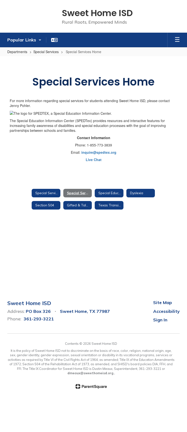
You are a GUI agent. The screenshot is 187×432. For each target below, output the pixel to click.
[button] (24, 40)
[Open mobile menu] (177, 40)
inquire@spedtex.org (98, 152)
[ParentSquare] (91, 386)
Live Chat (94, 159)
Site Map (162, 302)
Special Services (46, 51)
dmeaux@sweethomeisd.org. (90, 373)
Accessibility (166, 311)
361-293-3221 (39, 319)
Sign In (160, 320)
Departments (17, 51)
